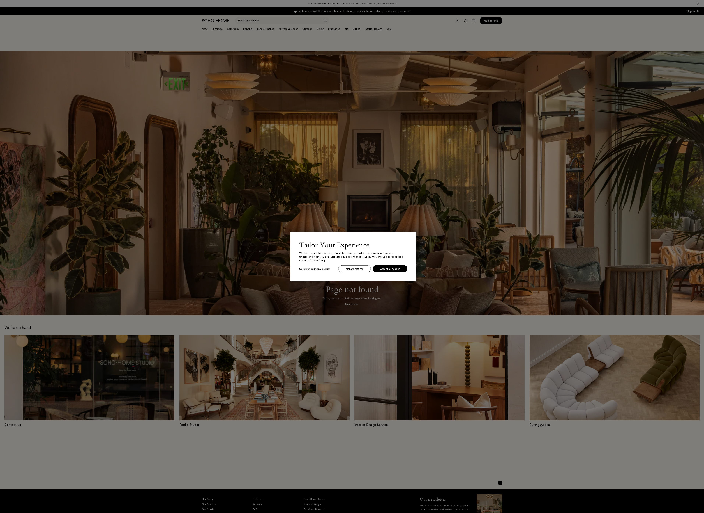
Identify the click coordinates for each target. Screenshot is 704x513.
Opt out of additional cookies (314, 269)
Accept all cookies (390, 268)
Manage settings (354, 268)
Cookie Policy (317, 260)
